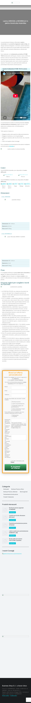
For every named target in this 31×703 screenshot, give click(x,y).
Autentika (11, 146)
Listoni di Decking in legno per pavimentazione (18, 409)
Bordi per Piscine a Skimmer (10, 491)
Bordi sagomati (23, 491)
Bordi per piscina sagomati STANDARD (16, 508)
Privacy (12, 462)
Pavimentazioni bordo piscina (10, 494)
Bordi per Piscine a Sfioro (17, 489)
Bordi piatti (6, 489)
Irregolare (14, 416)
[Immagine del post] (5, 510)
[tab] (15, 69)
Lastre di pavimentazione (18, 403)
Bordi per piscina (16, 401)
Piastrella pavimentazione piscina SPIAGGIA (18, 524)
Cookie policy (13, 695)
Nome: (6, 386)
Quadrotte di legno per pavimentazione (17, 406)
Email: (6, 390)
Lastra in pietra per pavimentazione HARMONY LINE (18, 531)
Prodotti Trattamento (8, 497)
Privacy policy (5, 695)
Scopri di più (12, 512)
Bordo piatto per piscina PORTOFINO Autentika (15, 539)
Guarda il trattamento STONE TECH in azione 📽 (15, 69)
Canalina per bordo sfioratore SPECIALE (17, 516)
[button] (2, 2)
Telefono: (7, 394)
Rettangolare (15, 415)
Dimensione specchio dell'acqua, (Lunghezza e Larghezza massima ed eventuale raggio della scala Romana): (7, 426)
